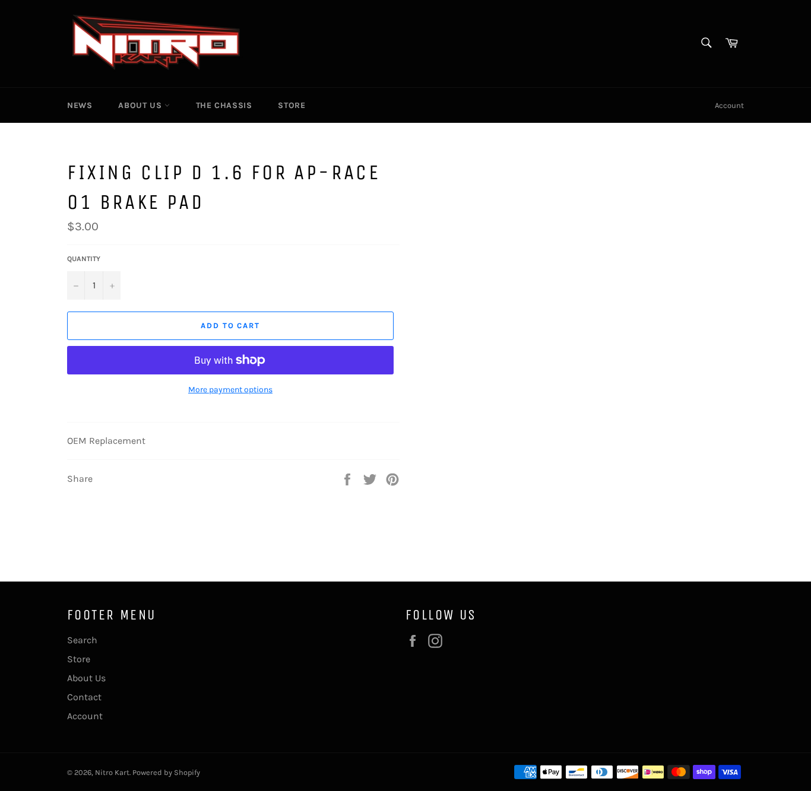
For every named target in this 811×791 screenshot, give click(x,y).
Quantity (83, 259)
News (79, 105)
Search (82, 640)
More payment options (230, 390)
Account (729, 105)
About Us (141, 105)
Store (291, 105)
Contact (84, 697)
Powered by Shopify (166, 772)
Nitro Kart (112, 772)
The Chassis (224, 105)
